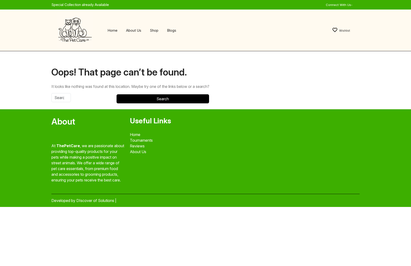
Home (112, 30)
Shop (154, 30)
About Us (133, 30)
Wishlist (344, 30)
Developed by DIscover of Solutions (83, 200)
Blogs (171, 30)
